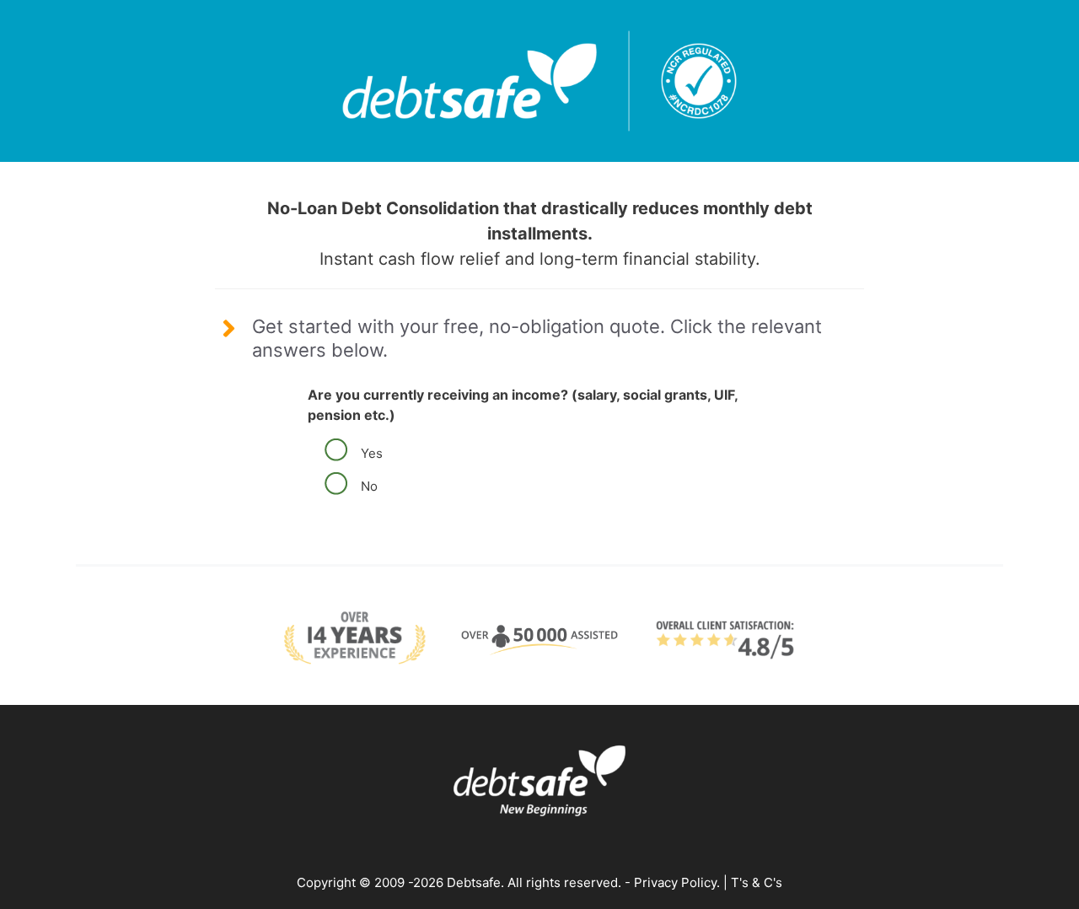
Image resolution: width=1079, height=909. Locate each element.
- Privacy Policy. (670, 882)
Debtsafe (474, 882)
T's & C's (756, 882)
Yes (368, 453)
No (366, 486)
